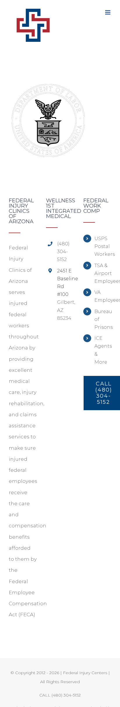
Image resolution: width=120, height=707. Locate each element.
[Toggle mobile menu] (108, 12)
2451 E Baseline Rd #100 (65, 282)
